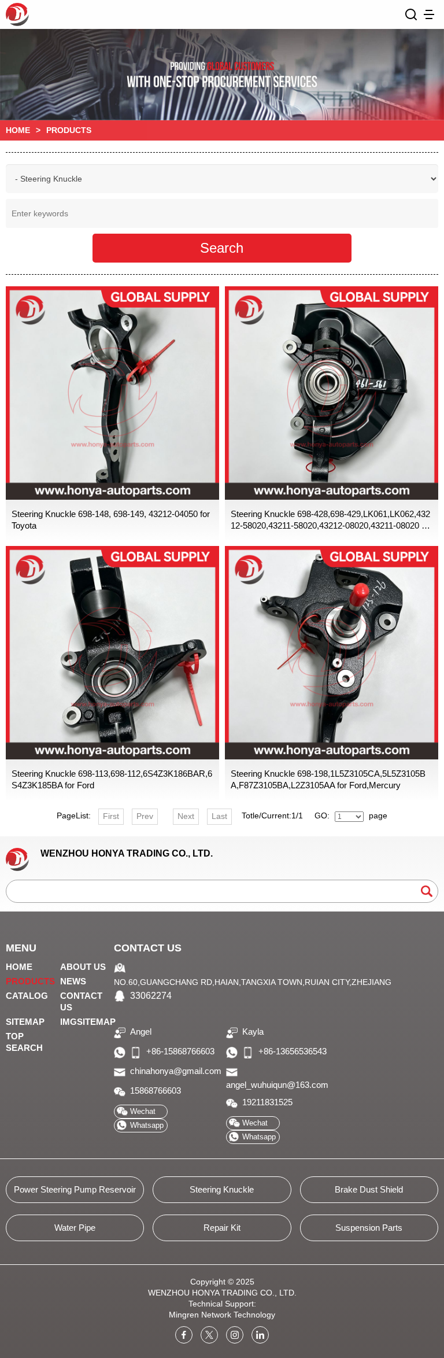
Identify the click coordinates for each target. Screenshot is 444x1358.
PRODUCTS (30, 981)
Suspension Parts (368, 1227)
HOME (18, 130)
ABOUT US (83, 967)
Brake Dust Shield (369, 1189)
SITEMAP (25, 1022)
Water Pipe (74, 1227)
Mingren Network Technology (222, 1314)
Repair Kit (222, 1227)
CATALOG (27, 996)
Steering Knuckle (222, 1189)
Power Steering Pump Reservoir (75, 1189)
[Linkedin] (260, 1335)
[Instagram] (234, 1335)
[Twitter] (209, 1335)
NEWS (73, 981)
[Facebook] (184, 1335)
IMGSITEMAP (88, 1022)
